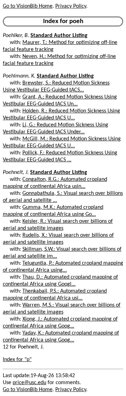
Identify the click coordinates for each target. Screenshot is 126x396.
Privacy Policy (70, 6)
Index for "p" (17, 359)
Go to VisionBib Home (27, 6)
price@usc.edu (29, 383)
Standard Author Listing (59, 35)
